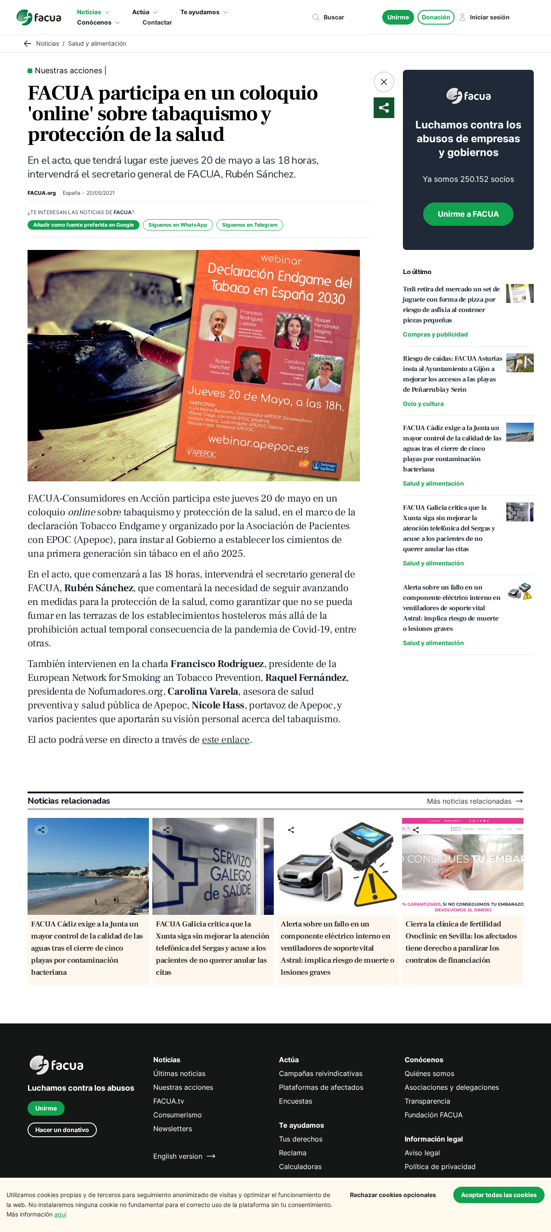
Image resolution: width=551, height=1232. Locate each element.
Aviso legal (422, 1152)
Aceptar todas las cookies (499, 1194)
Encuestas (295, 1101)
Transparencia (427, 1101)
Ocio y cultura (423, 403)
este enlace (225, 739)
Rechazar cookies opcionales (393, 1194)
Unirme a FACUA (468, 213)
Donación (436, 17)
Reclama (292, 1152)
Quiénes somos (429, 1073)
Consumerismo (177, 1114)
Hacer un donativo (62, 1129)
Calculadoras (300, 1166)
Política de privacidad (440, 1166)
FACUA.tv (168, 1101)
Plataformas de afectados (321, 1087)
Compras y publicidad (435, 334)
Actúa (140, 12)
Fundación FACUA (434, 1114)
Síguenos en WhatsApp (178, 224)
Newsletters (172, 1128)
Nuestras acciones (183, 1087)
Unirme (398, 17)
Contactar (157, 22)
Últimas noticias (179, 1073)
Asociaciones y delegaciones (452, 1087)
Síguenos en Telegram (250, 224)
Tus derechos (300, 1139)
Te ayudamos (200, 12)
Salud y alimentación (433, 483)
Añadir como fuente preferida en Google (83, 224)
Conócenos (94, 22)
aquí (60, 1214)
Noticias (89, 12)
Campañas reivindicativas (320, 1073)
